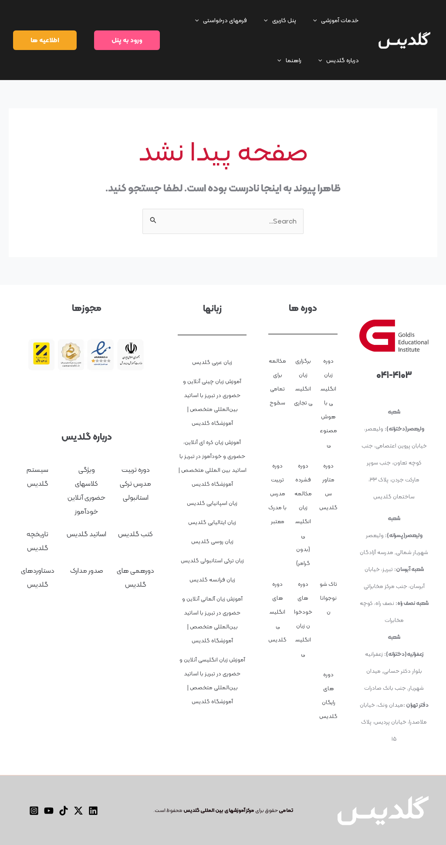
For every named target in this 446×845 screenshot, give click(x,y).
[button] (338, 20)
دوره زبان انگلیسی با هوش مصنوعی (328, 402)
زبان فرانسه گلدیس (212, 579)
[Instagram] (34, 810)
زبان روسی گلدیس (212, 541)
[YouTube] (49, 810)
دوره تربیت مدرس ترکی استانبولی (135, 483)
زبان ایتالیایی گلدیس (212, 522)
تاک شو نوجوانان (328, 598)
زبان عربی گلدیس (212, 362)
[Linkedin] (93, 810)
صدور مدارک (86, 570)
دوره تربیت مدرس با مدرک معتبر (277, 493)
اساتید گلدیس (86, 534)
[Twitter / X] (78, 810)
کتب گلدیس (135, 534)
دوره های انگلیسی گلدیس (277, 612)
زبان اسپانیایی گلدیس (212, 503)
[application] (317, 20)
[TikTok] (63, 810)
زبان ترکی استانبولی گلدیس (212, 560)
